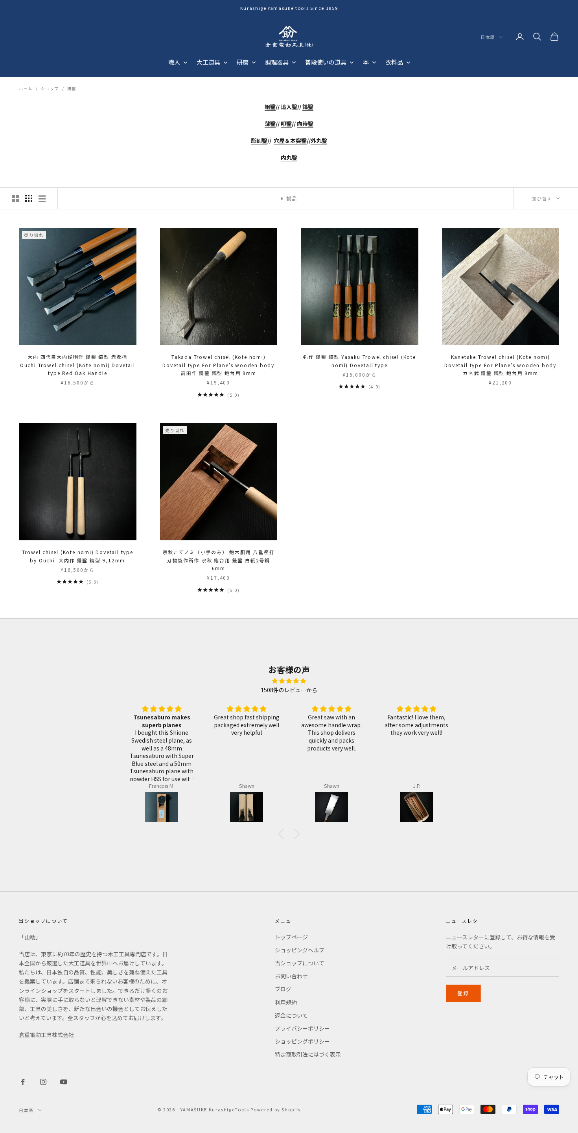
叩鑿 (286, 124)
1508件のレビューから (289, 690)
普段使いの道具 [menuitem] (325, 62)
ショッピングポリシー (302, 1041)
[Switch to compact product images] (42, 198)
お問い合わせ (291, 976)
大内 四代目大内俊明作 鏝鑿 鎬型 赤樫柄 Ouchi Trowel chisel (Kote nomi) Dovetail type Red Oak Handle (77, 364)
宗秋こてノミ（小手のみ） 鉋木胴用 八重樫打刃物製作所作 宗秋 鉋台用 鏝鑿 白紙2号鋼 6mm (218, 560)
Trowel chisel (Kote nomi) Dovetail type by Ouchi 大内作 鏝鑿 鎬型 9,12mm (77, 556)
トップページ (291, 937)
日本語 (487, 37)
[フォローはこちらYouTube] (64, 1082)
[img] (289, 680)
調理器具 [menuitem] (277, 62)
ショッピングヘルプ (299, 950)
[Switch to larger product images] (15, 198)
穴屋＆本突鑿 (290, 140)
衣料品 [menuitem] (394, 62)
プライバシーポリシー (302, 1028)
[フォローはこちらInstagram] (43, 1082)
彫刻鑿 (259, 140)
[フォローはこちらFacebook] (23, 1082)
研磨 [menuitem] (243, 62)
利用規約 (286, 1002)
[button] (283, 833)
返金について (291, 1015)
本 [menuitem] (366, 62)
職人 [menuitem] (174, 62)
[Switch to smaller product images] (28, 198)
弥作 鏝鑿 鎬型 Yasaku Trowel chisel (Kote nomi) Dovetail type (359, 360)
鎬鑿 (307, 107)
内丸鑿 (289, 157)
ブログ (283, 989)
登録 (463, 993)
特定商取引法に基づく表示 (308, 1054)
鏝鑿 (71, 88)
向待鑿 (305, 124)
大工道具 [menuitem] (208, 62)
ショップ (50, 88)
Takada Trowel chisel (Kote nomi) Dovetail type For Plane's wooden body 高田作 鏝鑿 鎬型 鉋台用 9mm (218, 364)
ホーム (26, 88)
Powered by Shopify (275, 1109)
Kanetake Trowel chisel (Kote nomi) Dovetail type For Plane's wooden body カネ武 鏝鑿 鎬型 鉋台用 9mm (500, 364)
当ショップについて (299, 963)
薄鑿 (270, 124)
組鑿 (270, 107)
